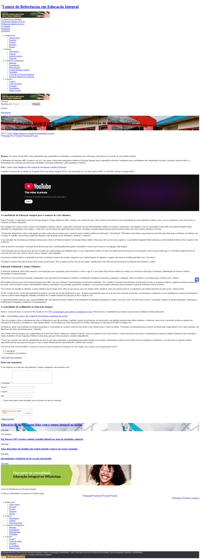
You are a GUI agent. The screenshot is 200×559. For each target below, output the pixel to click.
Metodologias (14, 67)
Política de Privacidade (16, 557)
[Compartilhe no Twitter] (18, 136)
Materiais (12, 63)
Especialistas (14, 88)
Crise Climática (13, 133)
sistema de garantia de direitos (31, 133)
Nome (4, 387)
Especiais (12, 58)
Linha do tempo (15, 84)
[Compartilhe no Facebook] (26, 136)
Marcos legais (14, 548)
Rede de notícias (15, 56)
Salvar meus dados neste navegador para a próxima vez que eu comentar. (32, 400)
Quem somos (14, 38)
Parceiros (12, 40)
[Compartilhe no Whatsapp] (5, 136)
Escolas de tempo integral (19, 70)
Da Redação (16, 129)
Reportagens (14, 51)
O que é (12, 81)
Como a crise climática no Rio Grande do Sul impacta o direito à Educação (36, 167)
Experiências (14, 65)
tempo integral (48, 133)
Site (2, 396)
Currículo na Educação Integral (21, 74)
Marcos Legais (15, 90)
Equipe (12, 47)
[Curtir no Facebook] (100, 144)
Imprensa (12, 45)
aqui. (42, 493)
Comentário (6, 383)
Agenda (12, 54)
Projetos (12, 42)
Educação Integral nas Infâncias (21, 77)
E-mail (4, 392)
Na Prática (13, 72)
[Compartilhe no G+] (12, 136)
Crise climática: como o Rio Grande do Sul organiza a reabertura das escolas (37, 316)
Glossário (13, 86)
